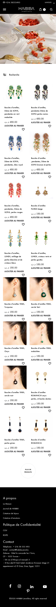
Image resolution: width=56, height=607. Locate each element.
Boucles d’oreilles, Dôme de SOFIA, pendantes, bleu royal (13, 161)
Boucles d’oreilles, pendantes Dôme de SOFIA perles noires (39, 110)
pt (26, 591)
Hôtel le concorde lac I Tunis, (23, 553)
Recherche (14, 74)
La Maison (7, 504)
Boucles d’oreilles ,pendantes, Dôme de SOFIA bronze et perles (41, 161)
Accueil (11, 59)
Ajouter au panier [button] (14, 126)
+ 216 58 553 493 (21, 546)
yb (41, 586)
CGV (5, 530)
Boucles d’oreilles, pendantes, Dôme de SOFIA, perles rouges (13, 209)
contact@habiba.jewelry (19, 550)
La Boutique (21, 59)
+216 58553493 (12, 2)
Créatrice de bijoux (11, 513)
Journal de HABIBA (11, 508)
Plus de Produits (28, 471)
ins (17, 587)
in (28, 586)
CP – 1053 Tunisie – (11, 556)
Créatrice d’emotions (11, 518)
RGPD (5, 535)
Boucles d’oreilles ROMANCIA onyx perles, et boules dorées (41, 395)
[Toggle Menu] (4, 9)
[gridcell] (28, 548)
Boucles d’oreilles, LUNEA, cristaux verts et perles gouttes (41, 256)
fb (8, 587)
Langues (48, 2)
